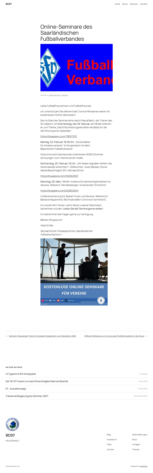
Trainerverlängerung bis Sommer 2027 (27, 396)
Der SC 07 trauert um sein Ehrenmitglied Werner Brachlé (37, 381)
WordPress (143, 466)
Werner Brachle (54, 95)
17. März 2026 (142, 381)
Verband (65, 95)
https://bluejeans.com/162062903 (59, 176)
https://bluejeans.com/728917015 (58, 136)
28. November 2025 (140, 396)
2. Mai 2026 (143, 374)
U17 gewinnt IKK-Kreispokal (21, 374)
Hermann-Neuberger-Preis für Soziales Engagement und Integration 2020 (42, 336)
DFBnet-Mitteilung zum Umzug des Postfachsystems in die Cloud (114, 336)
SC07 (9, 4)
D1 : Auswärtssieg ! (16, 388)
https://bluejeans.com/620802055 (59, 190)
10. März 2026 (142, 389)
